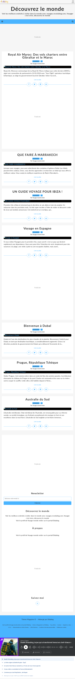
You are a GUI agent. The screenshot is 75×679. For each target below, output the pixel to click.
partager (37, 652)
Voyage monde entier (35, 521)
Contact (59, 625)
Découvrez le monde (37, 9)
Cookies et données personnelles (47, 627)
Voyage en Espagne (37, 228)
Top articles (53, 625)
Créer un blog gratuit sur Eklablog (40, 625)
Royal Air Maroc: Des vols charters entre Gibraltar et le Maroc (37, 56)
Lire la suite (37, 79)
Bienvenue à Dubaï (37, 325)
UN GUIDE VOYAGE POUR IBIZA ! (37, 191)
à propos (47, 652)
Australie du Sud (37, 399)
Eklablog (51, 619)
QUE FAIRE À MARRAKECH (37, 155)
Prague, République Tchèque (37, 362)
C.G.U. (9, 627)
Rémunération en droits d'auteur (21, 627)
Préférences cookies (61, 627)
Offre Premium (34, 627)
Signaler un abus (67, 625)
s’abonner (26, 652)
